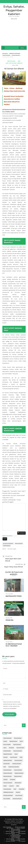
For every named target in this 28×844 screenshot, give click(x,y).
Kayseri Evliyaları (7, 770)
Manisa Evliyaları (8, 776)
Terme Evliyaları (7, 789)
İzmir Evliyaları (21, 839)
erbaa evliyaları (18, 543)
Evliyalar (5, 757)
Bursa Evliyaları (16, 834)
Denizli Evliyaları (17, 744)
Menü (22, 48)
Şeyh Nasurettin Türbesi (14, 596)
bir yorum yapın (11, 549)
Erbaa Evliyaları (11, 61)
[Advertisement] (14, 33)
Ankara (5, 741)
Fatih (21, 757)
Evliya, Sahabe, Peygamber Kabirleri (14, 10)
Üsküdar (18, 792)
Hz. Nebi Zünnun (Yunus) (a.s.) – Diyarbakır (14, 645)
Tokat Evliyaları (6, 545)
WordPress (14, 825)
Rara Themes (14, 823)
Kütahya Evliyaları (8, 773)
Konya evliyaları (18, 770)
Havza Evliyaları (18, 760)
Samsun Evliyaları (8, 782)
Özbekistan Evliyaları (8, 792)
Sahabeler (12, 779)
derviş (5, 747)
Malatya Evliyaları (19, 773)
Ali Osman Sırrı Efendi (8, 543)
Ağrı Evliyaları (9, 828)
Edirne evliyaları (20, 747)
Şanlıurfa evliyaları (17, 798)
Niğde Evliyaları (17, 776)
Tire (14, 581)
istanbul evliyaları (16, 763)
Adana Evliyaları (7, 827)
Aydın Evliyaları (22, 831)
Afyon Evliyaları (21, 828)
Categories (22, 533)
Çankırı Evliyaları (15, 837)
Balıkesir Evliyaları (15, 832)
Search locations (7, 536)
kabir (5, 766)
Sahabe (5, 779)
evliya (16, 754)
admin (4, 549)
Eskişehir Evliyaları (8, 754)
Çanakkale (21, 789)
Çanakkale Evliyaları (15, 835)
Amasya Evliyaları (15, 830)
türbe (15, 789)
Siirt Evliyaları (18, 782)
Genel (19, 61)
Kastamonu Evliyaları (14, 766)
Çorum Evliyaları (15, 838)
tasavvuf (11, 785)
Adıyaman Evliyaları (20, 827)
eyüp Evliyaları (13, 757)
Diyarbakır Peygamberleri (14, 630)
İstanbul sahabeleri (8, 795)
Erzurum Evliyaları (17, 750)
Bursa (21, 741)
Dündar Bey (9, 620)
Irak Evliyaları (7, 763)
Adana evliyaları (7, 738)
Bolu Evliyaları (22, 833)
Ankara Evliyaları (10, 831)
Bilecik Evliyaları (13, 741)
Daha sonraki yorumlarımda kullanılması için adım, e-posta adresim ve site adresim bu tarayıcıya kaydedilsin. (12, 705)
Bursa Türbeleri (7, 744)
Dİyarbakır (11, 747)
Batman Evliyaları (10, 833)
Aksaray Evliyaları (15, 829)
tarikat (5, 785)
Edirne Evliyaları (10, 839)
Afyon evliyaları (17, 738)
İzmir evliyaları (18, 795)
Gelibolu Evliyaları (8, 760)
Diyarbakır (10, 627)
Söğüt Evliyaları (17, 603)
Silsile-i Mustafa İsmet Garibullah (14, 63)
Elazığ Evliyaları (7, 750)
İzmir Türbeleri (7, 798)
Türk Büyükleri (11, 606)
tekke (17, 785)
